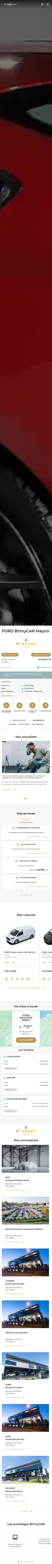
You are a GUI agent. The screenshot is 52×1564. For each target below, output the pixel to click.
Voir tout (24, 1511)
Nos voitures (24, 724)
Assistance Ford (19, 711)
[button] (24, 798)
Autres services (45, 708)
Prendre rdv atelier (41, 654)
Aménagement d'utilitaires (6, 711)
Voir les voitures (10, 654)
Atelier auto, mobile (32, 711)
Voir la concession (13, 1190)
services (12, 724)
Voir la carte (8, 667)
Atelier (26, 820)
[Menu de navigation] (47, 4)
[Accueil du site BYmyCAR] (10, 4)
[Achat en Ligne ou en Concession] (15, 1543)
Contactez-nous (46, 667)
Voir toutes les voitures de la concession (24, 988)
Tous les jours (6, 695)
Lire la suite (7, 790)
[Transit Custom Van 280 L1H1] (21, 935)
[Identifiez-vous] (42, 4)
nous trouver (37, 724)
